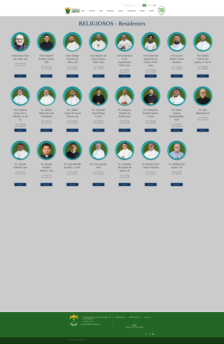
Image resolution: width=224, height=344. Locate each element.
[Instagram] (149, 5)
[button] (93, 10)
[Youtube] (153, 334)
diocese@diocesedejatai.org (91, 324)
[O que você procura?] (144, 5)
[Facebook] (152, 5)
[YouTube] (155, 5)
